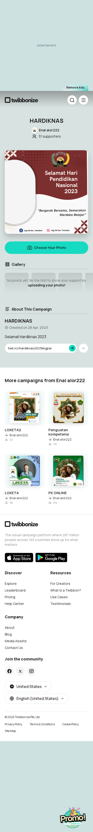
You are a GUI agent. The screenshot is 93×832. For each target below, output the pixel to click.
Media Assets (16, 641)
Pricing (10, 597)
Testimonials (60, 603)
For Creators (60, 583)
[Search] (72, 100)
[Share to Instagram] (31, 671)
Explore (11, 583)
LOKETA (12, 493)
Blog (8, 634)
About (10, 627)
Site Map (10, 731)
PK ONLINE (57, 493)
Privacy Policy (13, 724)
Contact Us (14, 647)
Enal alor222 (19, 435)
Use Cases (59, 597)
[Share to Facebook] (9, 671)
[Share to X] (20, 671)
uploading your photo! (46, 285)
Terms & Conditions (42, 724)
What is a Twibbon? (65, 590)
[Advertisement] (46, 46)
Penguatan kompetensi (58, 432)
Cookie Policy (70, 724)
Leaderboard (15, 590)
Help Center (14, 603)
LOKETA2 (13, 430)
